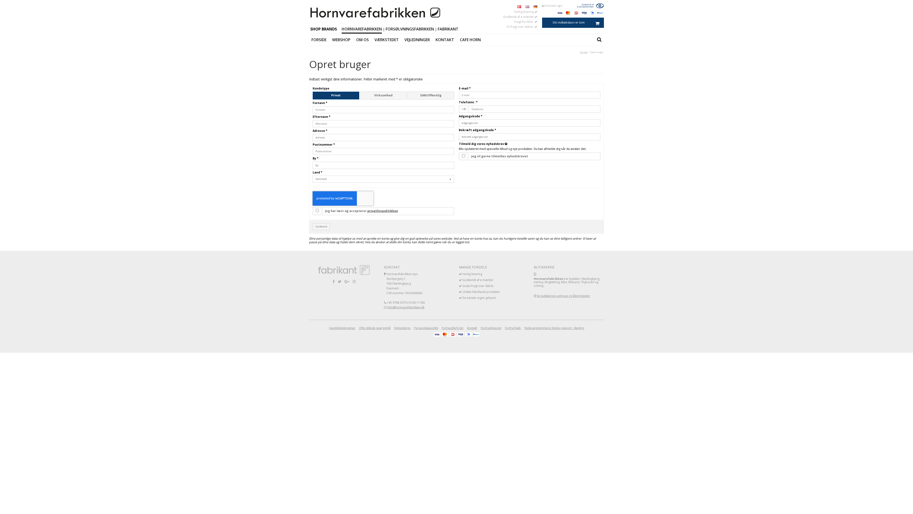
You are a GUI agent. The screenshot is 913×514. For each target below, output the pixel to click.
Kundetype (321, 88)
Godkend (321, 226)
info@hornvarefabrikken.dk (406, 307)
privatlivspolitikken (382, 211)
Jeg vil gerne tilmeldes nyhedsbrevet (499, 156)
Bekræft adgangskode (477, 130)
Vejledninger (417, 39)
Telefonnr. (468, 102)
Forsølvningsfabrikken (410, 29)
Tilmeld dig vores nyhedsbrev (501, 144)
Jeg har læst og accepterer (361, 211)
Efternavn (321, 117)
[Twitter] (340, 281)
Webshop (341, 39)
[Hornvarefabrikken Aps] (375, 13)
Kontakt (445, 39)
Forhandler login (553, 5)
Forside (318, 39)
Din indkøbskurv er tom (569, 22)
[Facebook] (333, 281)
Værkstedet (386, 39)
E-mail (465, 88)
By (316, 158)
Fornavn (320, 103)
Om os (362, 39)
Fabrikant (448, 29)
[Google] (347, 281)
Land (317, 172)
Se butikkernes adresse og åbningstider (563, 296)
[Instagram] (354, 281)
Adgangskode (470, 116)
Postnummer (324, 144)
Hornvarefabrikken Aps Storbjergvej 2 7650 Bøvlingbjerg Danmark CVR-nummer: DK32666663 (404, 283)
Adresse (320, 131)
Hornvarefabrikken (362, 29)
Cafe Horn (470, 39)
